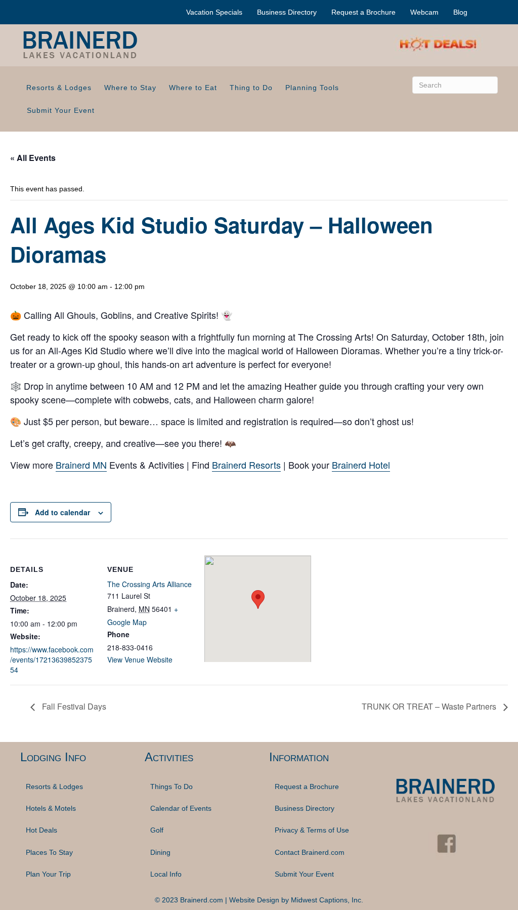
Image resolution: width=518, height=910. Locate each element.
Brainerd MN (81, 464)
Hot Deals (41, 830)
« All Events (33, 157)
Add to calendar (62, 512)
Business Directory (287, 12)
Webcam (424, 12)
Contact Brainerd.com (309, 852)
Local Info (166, 874)
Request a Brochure (363, 12)
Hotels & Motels (51, 808)
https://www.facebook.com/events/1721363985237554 (52, 659)
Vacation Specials (214, 12)
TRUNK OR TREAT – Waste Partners (430, 706)
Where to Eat (193, 88)
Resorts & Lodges (59, 88)
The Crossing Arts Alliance (149, 584)
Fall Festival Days (73, 706)
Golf (156, 830)
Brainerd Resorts (246, 464)
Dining (160, 852)
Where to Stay (130, 88)
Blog (460, 12)
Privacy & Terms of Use (312, 830)
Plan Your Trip (48, 874)
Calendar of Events (180, 808)
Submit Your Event (61, 110)
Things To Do (171, 786)
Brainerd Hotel (361, 464)
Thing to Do (251, 88)
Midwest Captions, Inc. (327, 900)
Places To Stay (49, 852)
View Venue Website (139, 659)
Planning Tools (312, 88)
